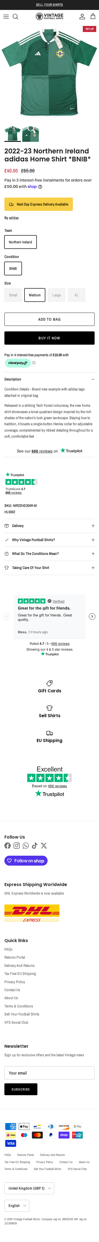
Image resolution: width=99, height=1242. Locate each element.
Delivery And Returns (19, 965)
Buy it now (49, 338)
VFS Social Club (16, 1022)
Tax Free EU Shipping (20, 973)
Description (12, 379)
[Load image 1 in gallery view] (49, 73)
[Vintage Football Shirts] (49, 16)
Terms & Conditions (18, 1006)
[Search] (18, 16)
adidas (14, 217)
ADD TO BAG (49, 319)
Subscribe (21, 1089)
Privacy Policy (14, 981)
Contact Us (12, 989)
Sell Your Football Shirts (21, 1014)
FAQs (8, 949)
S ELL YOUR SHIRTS (49, 4)
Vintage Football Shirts (26, 1219)
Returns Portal (14, 957)
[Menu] (6, 16)
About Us (11, 997)
